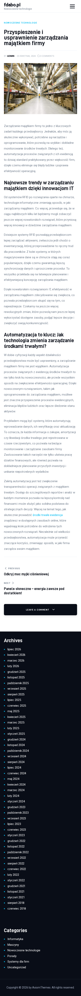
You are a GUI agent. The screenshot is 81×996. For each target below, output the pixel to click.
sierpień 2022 (15, 863)
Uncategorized (16, 967)
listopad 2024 (16, 745)
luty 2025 (13, 728)
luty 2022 (13, 875)
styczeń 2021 (16, 897)
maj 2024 (13, 779)
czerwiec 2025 (16, 705)
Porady (12, 956)
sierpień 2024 (15, 762)
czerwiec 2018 (16, 908)
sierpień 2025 (15, 694)
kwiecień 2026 (16, 655)
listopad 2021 (16, 891)
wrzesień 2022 (16, 858)
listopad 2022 (16, 846)
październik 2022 (18, 852)
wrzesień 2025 (16, 688)
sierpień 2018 (15, 903)
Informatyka (15, 939)
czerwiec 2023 (16, 829)
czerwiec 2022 (16, 869)
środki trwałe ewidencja (48, 515)
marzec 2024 (15, 790)
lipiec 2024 (14, 767)
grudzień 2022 (16, 841)
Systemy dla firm (18, 961)
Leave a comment (38, 609)
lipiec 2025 (14, 700)
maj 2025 (13, 711)
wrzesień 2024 (16, 756)
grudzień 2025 (16, 672)
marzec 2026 (15, 660)
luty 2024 (13, 796)
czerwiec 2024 (16, 773)
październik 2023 (18, 812)
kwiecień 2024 (16, 784)
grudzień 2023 (16, 807)
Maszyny (13, 945)
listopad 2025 (16, 677)
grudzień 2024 (16, 739)
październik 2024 (18, 751)
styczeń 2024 (16, 801)
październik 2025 (18, 683)
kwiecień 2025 (16, 717)
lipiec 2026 (14, 649)
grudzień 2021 (16, 886)
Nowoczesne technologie (23, 950)
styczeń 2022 (16, 880)
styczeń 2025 (16, 734)
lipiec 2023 (14, 824)
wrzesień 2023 (16, 818)
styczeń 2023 (16, 835)
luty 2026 (13, 666)
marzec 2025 (15, 722)
